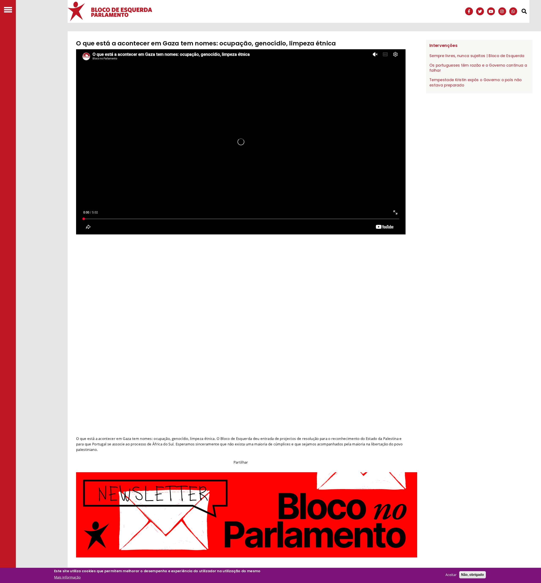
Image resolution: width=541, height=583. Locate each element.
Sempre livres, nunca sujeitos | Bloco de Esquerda (477, 55)
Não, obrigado (472, 574)
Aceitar (451, 574)
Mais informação (67, 577)
